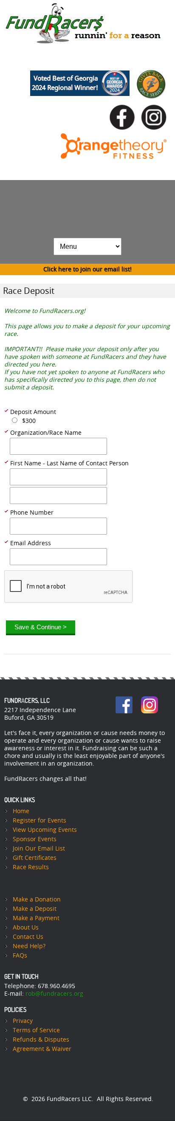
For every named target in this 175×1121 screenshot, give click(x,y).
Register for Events (39, 820)
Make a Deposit (34, 909)
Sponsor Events (34, 839)
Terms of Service (36, 1030)
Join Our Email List (39, 848)
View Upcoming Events (45, 830)
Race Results (31, 867)
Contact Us (28, 937)
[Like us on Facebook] (124, 103)
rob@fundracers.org (54, 993)
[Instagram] (149, 700)
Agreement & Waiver (42, 1049)
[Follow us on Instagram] (156, 103)
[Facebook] (124, 700)
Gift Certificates (34, 858)
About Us (26, 927)
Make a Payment (36, 918)
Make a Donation (37, 899)
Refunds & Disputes (41, 1039)
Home (21, 811)
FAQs (20, 955)
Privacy (23, 1021)
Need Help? (29, 946)
